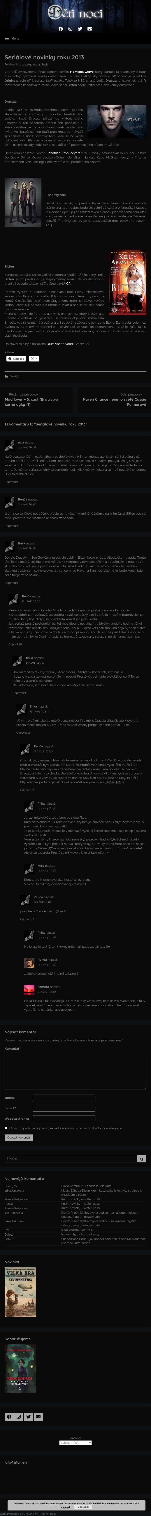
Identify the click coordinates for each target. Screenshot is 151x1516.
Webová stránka (17, 1118)
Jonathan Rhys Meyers (63, 153)
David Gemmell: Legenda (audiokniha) (86, 1186)
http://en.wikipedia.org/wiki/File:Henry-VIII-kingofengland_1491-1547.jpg (72, 782)
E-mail (10, 1108)
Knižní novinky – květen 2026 (80, 1199)
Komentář (13, 1048)
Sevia (44, 64)
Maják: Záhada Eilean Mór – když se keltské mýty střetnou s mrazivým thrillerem (101, 1192)
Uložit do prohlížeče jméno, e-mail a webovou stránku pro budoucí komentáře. (65, 1128)
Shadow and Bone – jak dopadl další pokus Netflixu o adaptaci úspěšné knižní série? (103, 1241)
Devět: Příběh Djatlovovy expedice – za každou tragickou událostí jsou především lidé (99, 1214)
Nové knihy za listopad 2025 (80, 1234)
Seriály (14, 376)
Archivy (75, 1438)
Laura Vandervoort (59, 344)
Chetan (28, 1513)
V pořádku (83, 1506)
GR (68, 283)
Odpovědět (11, 481)
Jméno (10, 1098)
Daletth (9, 1234)
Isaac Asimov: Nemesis (77, 1230)
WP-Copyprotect (45, 1513)
